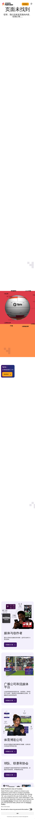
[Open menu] (31, 4)
